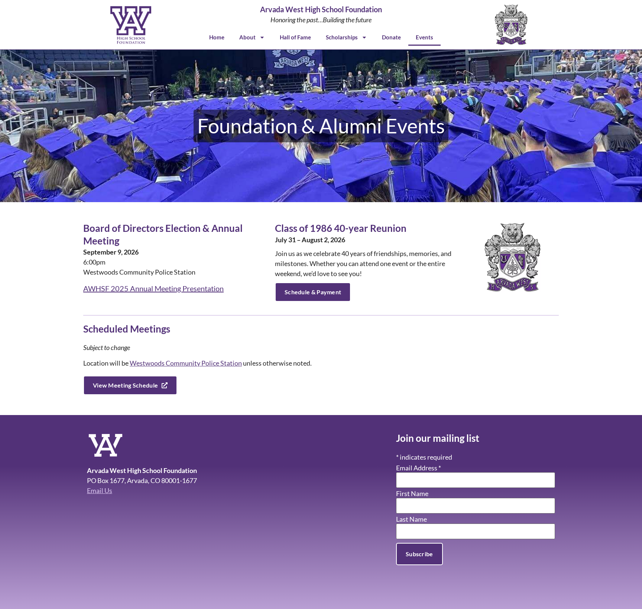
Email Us (99, 490)
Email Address (418, 467)
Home (216, 37)
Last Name (411, 519)
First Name (412, 493)
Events (424, 37)
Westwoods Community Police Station (186, 363)
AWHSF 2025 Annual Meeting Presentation (153, 288)
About (247, 37)
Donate (391, 37)
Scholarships (342, 37)
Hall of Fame (295, 37)
